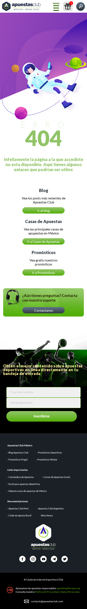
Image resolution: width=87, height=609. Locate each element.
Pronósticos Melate (47, 459)
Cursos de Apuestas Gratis (57, 477)
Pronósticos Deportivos (50, 452)
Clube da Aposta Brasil (19, 515)
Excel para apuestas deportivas (24, 484)
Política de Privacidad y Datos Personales (57, 591)
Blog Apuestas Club (18, 452)
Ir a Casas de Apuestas (43, 242)
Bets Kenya (47, 515)
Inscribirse (42, 416)
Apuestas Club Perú (18, 508)
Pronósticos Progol (18, 459)
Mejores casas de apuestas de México (27, 491)
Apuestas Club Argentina (51, 508)
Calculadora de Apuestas (21, 477)
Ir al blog (43, 210)
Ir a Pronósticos (43, 273)
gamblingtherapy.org (68, 588)
